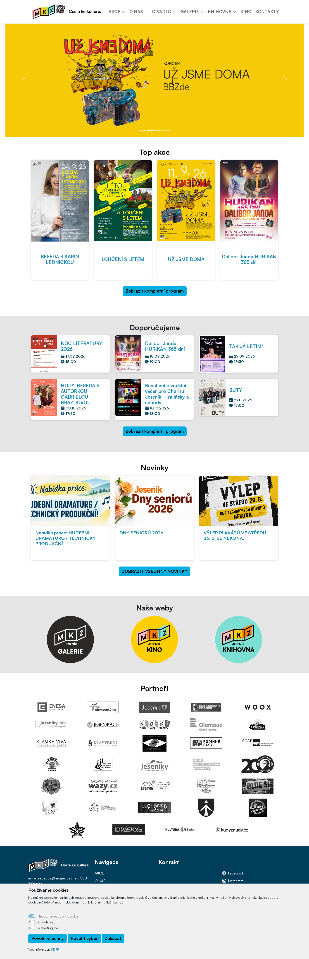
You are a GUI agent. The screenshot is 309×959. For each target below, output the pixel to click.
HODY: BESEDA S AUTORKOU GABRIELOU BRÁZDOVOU (80, 394)
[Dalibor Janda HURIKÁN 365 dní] (249, 200)
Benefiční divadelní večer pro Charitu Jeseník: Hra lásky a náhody (167, 394)
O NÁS (100, 881)
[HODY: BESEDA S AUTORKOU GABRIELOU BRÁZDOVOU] (44, 397)
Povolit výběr (84, 938)
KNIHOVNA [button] (219, 11)
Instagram (235, 881)
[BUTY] (212, 397)
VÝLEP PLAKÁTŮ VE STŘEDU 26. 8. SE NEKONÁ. (235, 535)
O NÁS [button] (136, 11)
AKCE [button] (114, 11)
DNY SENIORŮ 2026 (141, 532)
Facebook (236, 873)
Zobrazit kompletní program (155, 291)
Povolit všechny (47, 938)
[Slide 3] (158, 130)
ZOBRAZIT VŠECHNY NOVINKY (154, 571)
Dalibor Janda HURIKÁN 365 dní (249, 259)
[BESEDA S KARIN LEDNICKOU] (60, 201)
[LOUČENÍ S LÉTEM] (123, 200)
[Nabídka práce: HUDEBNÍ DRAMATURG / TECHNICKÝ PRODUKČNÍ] (70, 501)
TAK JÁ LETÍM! (246, 346)
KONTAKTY (267, 11)
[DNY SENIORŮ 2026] (154, 501)
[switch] (32, 922)
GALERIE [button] (189, 11)
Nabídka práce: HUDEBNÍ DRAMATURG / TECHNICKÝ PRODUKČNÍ (65, 538)
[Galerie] (70, 639)
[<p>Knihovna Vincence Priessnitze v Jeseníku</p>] (238, 639)
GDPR (55, 949)
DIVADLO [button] (161, 11)
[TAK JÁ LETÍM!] (212, 353)
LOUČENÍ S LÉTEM (123, 259)
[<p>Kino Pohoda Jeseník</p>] (154, 639)
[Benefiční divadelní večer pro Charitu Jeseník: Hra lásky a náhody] (128, 397)
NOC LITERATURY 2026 (81, 346)
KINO (246, 11)
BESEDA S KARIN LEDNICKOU (60, 259)
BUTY (235, 390)
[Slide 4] (166, 130)
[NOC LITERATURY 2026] (44, 353)
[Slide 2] (150, 130)
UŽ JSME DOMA (186, 259)
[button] (125, 11)
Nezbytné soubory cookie (57, 916)
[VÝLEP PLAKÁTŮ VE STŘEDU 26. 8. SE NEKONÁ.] (238, 501)
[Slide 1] (142, 130)
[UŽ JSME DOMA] (186, 200)
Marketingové (48, 928)
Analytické (45, 922)
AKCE (99, 873)
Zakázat (113, 938)
